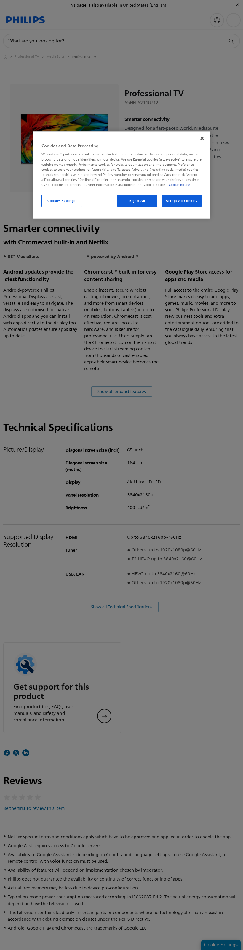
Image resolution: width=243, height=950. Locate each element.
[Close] (202, 138)
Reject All (137, 201)
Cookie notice (179, 185)
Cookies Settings (61, 201)
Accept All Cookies (181, 201)
